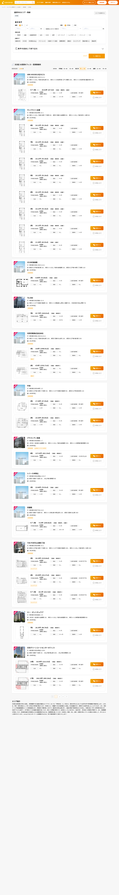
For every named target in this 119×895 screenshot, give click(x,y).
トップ (3, 7)
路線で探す (48, 2)
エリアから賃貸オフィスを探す (14, 7)
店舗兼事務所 (33, 35)
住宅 (41, 35)
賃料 (61, 25)
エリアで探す (40, 2)
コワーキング (61, 35)
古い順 (89, 68)
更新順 (55, 68)
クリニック (82, 35)
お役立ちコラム (66, 2)
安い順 (65, 68)
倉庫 (53, 35)
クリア (85, 56)
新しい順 (82, 68)
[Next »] (66, 696)
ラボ (90, 35)
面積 (16, 25)
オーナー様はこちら (89, 2)
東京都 (24, 7)
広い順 (99, 68)
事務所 (19, 35)
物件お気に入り (56, 2)
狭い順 (105, 68)
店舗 (25, 35)
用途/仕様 (17, 32)
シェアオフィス (72, 35)
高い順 (71, 68)
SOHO (47, 35)
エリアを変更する (100, 13)
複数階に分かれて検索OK (52, 29)
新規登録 (102, 2)
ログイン (113, 2)
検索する (98, 56)
